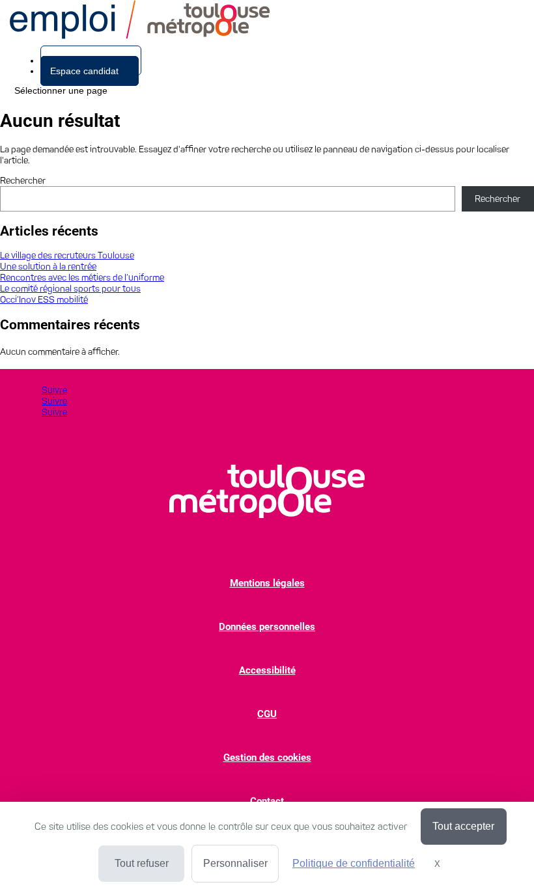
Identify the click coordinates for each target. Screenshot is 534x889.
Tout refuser (142, 863)
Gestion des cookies (267, 757)
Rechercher (23, 180)
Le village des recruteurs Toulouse (67, 255)
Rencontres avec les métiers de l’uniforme (82, 277)
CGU (267, 714)
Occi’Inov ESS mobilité (44, 299)
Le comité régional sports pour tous (70, 288)
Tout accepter (463, 826)
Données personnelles (267, 627)
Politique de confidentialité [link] (353, 863)
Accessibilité (267, 670)
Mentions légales (267, 583)
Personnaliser (235, 863)
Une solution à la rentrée (48, 266)
